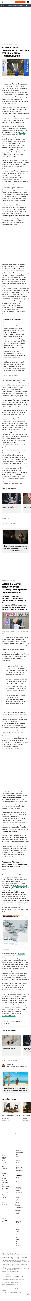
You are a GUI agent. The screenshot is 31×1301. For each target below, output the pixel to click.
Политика (4, 1149)
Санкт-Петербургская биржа (12, 1277)
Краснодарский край (5, 1194)
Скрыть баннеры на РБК (18, 1164)
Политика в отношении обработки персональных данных (15, 1289)
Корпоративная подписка (19, 1171)
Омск (3, 1184)
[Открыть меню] (28, 2)
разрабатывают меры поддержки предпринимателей (14, 984)
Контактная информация (18, 1187)
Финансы (4, 1160)
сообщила (9, 645)
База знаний (5, 1164)
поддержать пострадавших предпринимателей (11, 1014)
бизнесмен (25, 137)
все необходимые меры (14, 961)
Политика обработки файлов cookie (11, 1292)
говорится (17, 99)
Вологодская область (5, 1189)
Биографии (4, 1162)
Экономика (4, 1151)
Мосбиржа (16, 1276)
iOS (16, 1241)
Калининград (5, 1192)
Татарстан (4, 1207)
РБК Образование (5, 1167)
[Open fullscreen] (26, 917)
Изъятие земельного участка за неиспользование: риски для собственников (11, 1116)
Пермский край (4, 1201)
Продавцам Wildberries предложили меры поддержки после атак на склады (14, 864)
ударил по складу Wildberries (12, 892)
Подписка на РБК (19, 1167)
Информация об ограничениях (10, 1282)
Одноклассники (19, 1152)
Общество (4, 1153)
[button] (11, 503)
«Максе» (6, 1023)
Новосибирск (5, 1182)
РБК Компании (6, 1120)
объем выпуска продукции (12, 456)
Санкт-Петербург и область (5, 1177)
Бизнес (4, 44)
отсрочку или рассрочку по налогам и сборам (14, 1008)
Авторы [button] (4, 518)
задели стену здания (20, 885)
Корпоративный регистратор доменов (18, 1209)
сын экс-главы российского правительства (14, 133)
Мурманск (4, 1218)
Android (17, 1243)
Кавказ (3, 1214)
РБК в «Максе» (9, 489)
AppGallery (18, 1245)
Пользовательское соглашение (10, 1286)
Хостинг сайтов (18, 1212)
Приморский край (5, 1220)
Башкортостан (5, 1186)
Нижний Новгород (4, 1198)
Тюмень (4, 1209)
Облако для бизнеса (18, 1204)
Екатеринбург (5, 1180)
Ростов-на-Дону (4, 1205)
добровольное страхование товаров (15, 718)
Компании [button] (14, 1060)
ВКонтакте (18, 1150)
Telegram (18, 1154)
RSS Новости (19, 1177)
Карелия (4, 1216)
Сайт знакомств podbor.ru (18, 1221)
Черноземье (5, 1212)
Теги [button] (8, 518)
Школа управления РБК (18, 1233)
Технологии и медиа (5, 1157)
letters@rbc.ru (15, 1271)
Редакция (18, 1190)
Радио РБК (21, 953)
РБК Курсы (17, 1228)
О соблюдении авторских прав (10, 1284)
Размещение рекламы (18, 1193)
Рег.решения (18, 1215)
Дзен (17, 1156)
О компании (18, 1184)
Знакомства (18, 1217)
